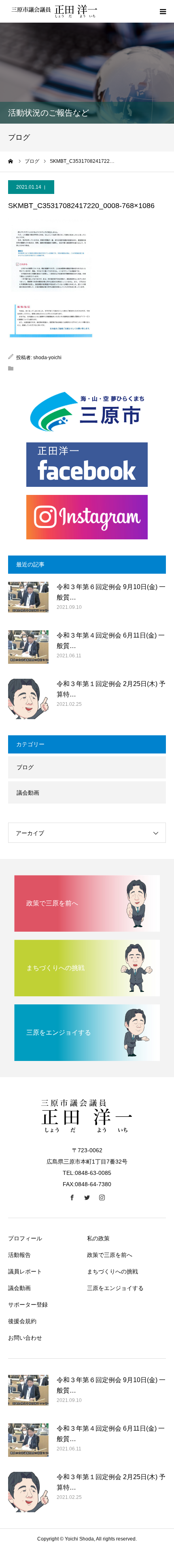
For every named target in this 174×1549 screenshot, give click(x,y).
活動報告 (19, 1255)
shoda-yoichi (47, 357)
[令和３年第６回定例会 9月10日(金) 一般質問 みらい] (28, 602)
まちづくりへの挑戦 (112, 1271)
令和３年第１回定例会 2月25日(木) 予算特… (111, 689)
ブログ (25, 767)
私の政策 (98, 1238)
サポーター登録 (28, 1304)
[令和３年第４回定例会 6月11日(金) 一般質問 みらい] (28, 650)
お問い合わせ (25, 1337)
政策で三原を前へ (109, 1255)
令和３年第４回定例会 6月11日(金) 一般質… (111, 640)
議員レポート (25, 1271)
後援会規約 (22, 1321)
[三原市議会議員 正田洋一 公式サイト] (56, 11)
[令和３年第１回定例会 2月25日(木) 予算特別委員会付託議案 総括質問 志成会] (28, 699)
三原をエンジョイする (115, 1288)
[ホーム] (11, 161)
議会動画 (28, 792)
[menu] (162, 11)
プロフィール (25, 1238)
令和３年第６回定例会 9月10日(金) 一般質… (111, 592)
